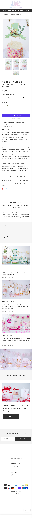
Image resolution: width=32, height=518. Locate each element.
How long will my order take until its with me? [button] (15, 228)
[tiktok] (17, 466)
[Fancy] (6, 189)
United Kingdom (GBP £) (15, 481)
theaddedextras (17, 491)
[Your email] (8, 439)
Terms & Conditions (16, 458)
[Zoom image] (16, 39)
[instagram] (14, 466)
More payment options (16, 118)
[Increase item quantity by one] (7, 105)
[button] (5, 39)
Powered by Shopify (16, 493)
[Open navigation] (3, 5)
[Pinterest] (2, 189)
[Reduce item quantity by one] (2, 105)
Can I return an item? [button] (8, 232)
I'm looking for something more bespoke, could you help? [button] (15, 236)
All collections (5, 14)
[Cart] (28, 4)
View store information (9, 126)
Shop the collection (7, 277)
